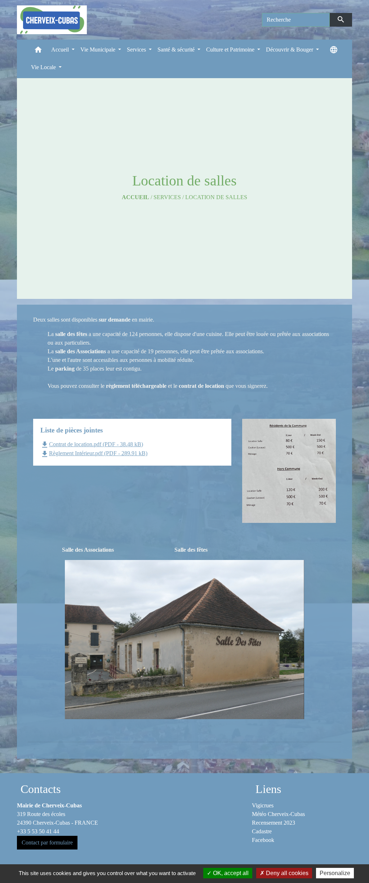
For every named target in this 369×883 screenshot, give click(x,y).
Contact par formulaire (47, 842)
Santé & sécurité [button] (176, 49)
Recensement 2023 (273, 823)
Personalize (335, 873)
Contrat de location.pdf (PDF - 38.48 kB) (91, 444)
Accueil (135, 197)
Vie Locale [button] (44, 67)
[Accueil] (52, 20)
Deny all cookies (286, 873)
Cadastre (262, 831)
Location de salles (216, 197)
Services (167, 197)
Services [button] (137, 49)
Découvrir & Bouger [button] (290, 49)
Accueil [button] (60, 49)
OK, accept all (230, 873)
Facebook (263, 840)
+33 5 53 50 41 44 (38, 831)
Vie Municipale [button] (98, 49)
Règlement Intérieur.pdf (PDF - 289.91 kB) (93, 453)
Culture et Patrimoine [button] (231, 49)
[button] (38, 51)
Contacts (41, 789)
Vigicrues (263, 805)
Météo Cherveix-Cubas (278, 814)
